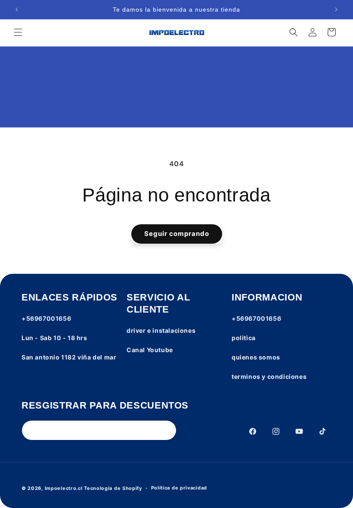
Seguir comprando (176, 233)
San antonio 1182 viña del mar (69, 357)
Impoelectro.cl (64, 488)
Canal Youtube (150, 349)
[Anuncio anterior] (16, 9)
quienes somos (256, 357)
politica (244, 337)
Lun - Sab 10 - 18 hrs (54, 337)
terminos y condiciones (269, 376)
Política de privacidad (179, 488)
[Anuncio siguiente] (336, 9)
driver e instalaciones (161, 330)
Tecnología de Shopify (113, 488)
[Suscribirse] (166, 430)
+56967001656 (46, 318)
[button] (18, 32)
